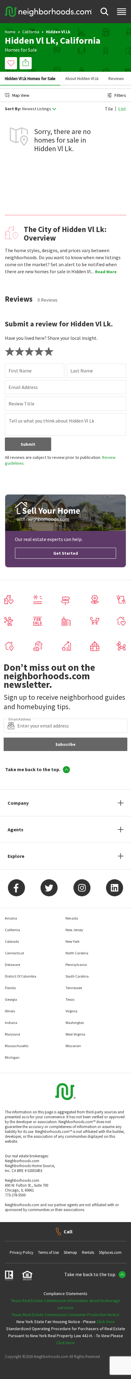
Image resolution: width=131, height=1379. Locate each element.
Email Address (23, 387)
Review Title (21, 403)
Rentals (88, 1252)
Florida (10, 987)
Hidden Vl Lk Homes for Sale (30, 78)
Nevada (72, 918)
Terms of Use (48, 1252)
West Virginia (75, 1034)
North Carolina (77, 953)
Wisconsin (73, 1045)
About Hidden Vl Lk (82, 78)
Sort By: (13, 109)
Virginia (71, 1011)
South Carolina (77, 976)
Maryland (12, 1034)
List (122, 108)
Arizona (11, 918)
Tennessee (74, 987)
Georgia (11, 999)
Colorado (12, 941)
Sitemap (70, 1252)
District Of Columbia (20, 976)
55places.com (110, 1252)
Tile (109, 108)
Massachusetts (16, 1045)
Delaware (12, 964)
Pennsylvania (76, 964)
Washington (75, 1022)
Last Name (81, 370)
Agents (15, 829)
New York (73, 941)
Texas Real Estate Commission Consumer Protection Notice (65, 1314)
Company (18, 803)
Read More (106, 271)
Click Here (106, 1321)
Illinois (10, 1011)
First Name (20, 370)
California (30, 31)
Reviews (116, 78)
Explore (16, 856)
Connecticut (14, 953)
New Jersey (74, 929)
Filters (120, 95)
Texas (70, 999)
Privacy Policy (21, 1252)
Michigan (12, 1057)
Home (10, 31)
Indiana (11, 1022)
